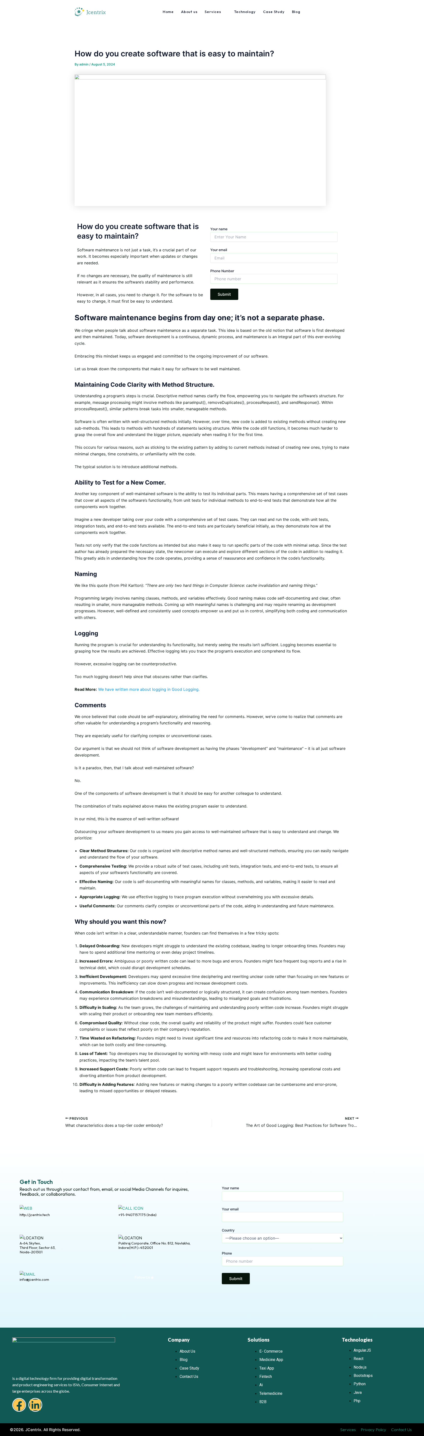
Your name (218, 229)
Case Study (274, 11)
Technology (245, 11)
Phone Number (222, 271)
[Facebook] (159, 1277)
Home (168, 11)
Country (228, 1230)
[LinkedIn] (169, 1277)
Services (348, 1429)
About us (189, 11)
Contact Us (401, 1429)
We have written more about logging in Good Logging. (148, 689)
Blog (296, 11)
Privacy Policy (373, 1429)
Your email (218, 250)
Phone (227, 1253)
